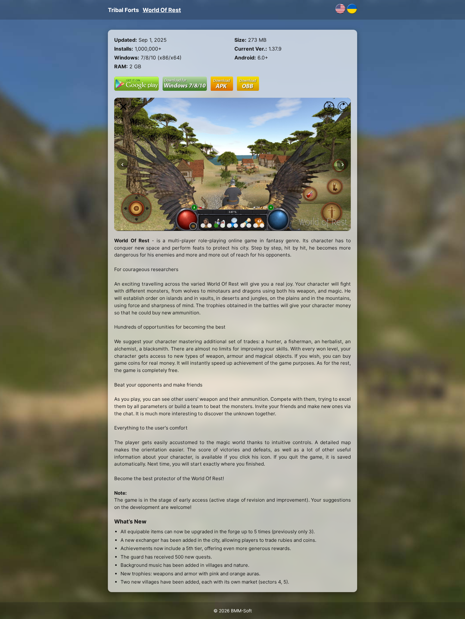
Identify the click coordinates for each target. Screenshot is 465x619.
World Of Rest (162, 10)
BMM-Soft (241, 610)
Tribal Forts (123, 10)
